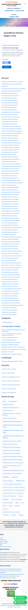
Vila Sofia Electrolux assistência (9, 124)
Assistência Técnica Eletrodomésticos (10, 45)
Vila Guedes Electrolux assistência (10, 246)
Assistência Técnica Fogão (8, 373)
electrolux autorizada (16, 499)
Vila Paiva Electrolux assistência (9, 175)
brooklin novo (20, 481)
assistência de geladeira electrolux (11, 407)
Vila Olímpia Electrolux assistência (10, 178)
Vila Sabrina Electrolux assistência (10, 135)
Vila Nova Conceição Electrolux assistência (12, 182)
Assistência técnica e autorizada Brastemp (12, 84)
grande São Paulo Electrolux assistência (11, 91)
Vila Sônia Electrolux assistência (9, 121)
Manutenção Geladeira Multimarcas (10, 344)
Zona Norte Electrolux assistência (10, 100)
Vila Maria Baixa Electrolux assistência (11, 211)
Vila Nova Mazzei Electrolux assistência (11, 180)
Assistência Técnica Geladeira (9, 369)
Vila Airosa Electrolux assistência (9, 286)
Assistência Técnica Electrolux (9, 392)
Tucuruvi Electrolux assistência (9, 307)
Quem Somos (3, 539)
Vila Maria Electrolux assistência (9, 215)
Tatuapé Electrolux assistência (9, 312)
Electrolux (6, 499)
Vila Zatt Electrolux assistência (9, 107)
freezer (4, 505)
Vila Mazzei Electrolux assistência (10, 197)
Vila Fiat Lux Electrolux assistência (10, 258)
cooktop (21, 496)
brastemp (6, 477)
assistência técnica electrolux (10, 444)
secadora (13, 515)
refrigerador (6, 515)
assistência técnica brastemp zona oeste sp (13, 437)
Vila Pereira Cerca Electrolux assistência (11, 164)
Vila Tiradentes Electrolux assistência (11, 117)
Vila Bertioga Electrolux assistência (10, 284)
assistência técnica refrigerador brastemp (13, 470)
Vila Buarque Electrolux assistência (10, 281)
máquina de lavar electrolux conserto (11, 512)
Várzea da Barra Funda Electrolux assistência (12, 305)
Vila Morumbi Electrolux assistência (10, 187)
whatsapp (21, 515)
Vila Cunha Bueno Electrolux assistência (11, 267)
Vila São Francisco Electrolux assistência (11, 128)
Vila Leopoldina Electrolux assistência (11, 220)
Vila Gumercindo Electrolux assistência (11, 241)
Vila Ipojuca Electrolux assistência (10, 230)
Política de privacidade (5, 546)
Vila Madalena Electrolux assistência (10, 218)
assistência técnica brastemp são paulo (12, 426)
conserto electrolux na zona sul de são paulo (13, 493)
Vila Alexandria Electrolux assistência (10, 300)
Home (1, 538)
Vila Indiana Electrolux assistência (10, 232)
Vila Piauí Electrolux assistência (9, 161)
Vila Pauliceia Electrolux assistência (10, 171)
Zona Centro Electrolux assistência (10, 95)
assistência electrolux (8, 410)
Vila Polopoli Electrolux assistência (10, 152)
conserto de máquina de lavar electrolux (12, 484)
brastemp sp (15, 477)
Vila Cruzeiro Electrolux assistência (10, 270)
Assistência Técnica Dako (8, 351)
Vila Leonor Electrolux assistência (10, 222)
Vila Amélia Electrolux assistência (10, 296)
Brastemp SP (5, 86)
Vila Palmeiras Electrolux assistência (10, 173)
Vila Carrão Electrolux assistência (10, 279)
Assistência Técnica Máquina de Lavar (11, 377)
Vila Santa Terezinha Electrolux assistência (12, 131)
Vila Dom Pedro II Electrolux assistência (11, 265)
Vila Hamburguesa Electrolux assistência (11, 237)
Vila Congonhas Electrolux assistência (11, 274)
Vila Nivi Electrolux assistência (9, 185)
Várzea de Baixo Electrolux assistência (11, 303)
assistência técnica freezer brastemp (12, 453)
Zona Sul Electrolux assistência (9, 98)
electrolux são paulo (8, 502)
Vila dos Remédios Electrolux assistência (11, 263)
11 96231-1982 (14, 17)
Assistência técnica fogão (10, 48)
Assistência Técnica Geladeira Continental (12, 354)
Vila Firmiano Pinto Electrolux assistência (11, 255)
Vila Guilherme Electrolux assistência (10, 244)
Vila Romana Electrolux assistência (10, 140)
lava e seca (5, 509)
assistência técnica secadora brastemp (12, 473)
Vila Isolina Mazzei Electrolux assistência (11, 227)
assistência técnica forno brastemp (11, 450)
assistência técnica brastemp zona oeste (13, 431)
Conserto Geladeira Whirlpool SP (9, 337)
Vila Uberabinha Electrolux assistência (11, 112)
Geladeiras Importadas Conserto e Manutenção (13, 347)
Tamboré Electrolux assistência (9, 314)
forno (22, 502)
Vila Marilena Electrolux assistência (10, 204)
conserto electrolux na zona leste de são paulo (13, 487)
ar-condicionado (12, 401)
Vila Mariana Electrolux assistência (10, 208)
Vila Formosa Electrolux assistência (10, 253)
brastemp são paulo (8, 480)
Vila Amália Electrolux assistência (10, 298)
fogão (17, 502)
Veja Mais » (7, 67)
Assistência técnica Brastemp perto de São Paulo (13, 88)
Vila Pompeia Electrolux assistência (10, 149)
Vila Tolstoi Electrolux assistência (10, 114)
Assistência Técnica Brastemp (9, 388)
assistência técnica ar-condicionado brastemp (12, 414)
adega (4, 401)
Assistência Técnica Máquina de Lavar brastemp (12, 466)
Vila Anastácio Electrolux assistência (10, 293)
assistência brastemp (8, 404)
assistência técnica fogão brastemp (12, 447)
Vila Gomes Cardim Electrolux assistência (12, 251)
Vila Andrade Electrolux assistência (10, 291)
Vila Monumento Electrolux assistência (11, 192)
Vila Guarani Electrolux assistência (10, 248)
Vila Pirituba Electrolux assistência (10, 157)
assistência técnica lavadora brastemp (12, 459)
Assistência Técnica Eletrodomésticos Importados (14, 349)
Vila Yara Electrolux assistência (9, 109)
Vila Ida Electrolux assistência (9, 234)
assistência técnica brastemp (9, 418)
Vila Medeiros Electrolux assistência (10, 194)
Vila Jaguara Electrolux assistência (10, 225)
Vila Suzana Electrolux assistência (10, 119)
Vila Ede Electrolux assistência (9, 260)
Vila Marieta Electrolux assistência (10, 206)
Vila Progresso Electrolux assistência (10, 145)
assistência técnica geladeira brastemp (12, 456)
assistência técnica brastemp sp (12, 421)
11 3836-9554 (8, 10)
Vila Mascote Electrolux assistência (10, 199)
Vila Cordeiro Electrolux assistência (10, 272)
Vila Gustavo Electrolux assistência (10, 239)
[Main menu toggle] (25, 3)
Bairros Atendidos (4, 541)
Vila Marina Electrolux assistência (10, 201)
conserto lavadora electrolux (9, 496)
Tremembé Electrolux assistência (10, 310)
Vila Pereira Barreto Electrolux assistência (11, 166)
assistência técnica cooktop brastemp (12, 441)
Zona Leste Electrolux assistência (10, 105)
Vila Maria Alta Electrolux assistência (10, 213)
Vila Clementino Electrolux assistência (11, 277)
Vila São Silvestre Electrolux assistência (11, 126)
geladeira (17, 505)
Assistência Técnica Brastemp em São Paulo (12, 81)
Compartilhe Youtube (11, 326)
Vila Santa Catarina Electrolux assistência (12, 133)
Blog (1, 544)
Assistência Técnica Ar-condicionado (11, 380)
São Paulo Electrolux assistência (9, 93)
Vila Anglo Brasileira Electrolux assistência (12, 288)
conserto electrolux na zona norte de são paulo (14, 490)
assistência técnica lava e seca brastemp (13, 462)
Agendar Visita (3, 543)
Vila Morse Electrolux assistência (9, 189)
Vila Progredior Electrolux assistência (10, 147)
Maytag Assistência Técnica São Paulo (11, 342)
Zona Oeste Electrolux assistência (10, 102)
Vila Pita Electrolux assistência (9, 154)
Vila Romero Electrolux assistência (10, 138)
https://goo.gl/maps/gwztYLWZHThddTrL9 (12, 361)
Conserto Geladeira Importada (9, 340)
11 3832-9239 (19, 10)
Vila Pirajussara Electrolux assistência (11, 159)
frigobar (10, 505)
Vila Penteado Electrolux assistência (10, 168)
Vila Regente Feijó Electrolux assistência (11, 142)
